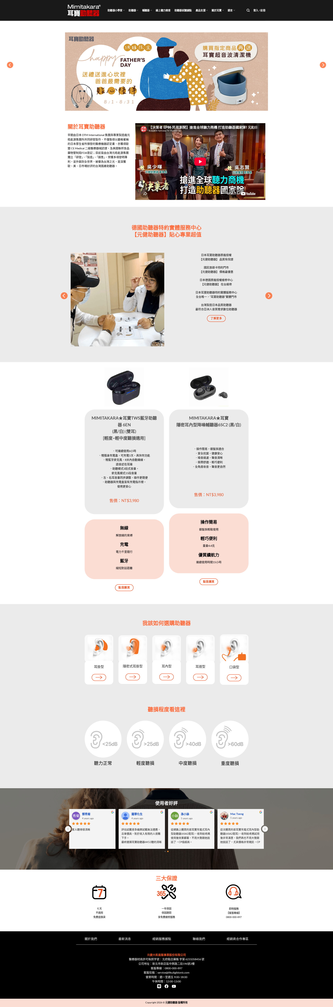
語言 (230, 10)
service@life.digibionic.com (173, 972)
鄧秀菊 (234, 814)
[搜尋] (248, 10)
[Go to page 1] (168, 851)
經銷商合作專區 (238, 939)
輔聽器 (146, 10)
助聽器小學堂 (115, 10)
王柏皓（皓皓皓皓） (143, 814)
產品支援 (201, 10)
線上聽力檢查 (163, 10)
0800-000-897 (173, 968)
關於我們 (91, 939)
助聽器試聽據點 (183, 10)
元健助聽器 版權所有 (176, 1002)
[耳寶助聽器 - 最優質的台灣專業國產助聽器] (85, 10)
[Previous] (10, 64)
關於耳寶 (216, 10)
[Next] (322, 64)
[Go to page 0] (165, 851)
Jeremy (86, 813)
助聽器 (132, 10)
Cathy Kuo (187, 813)
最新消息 (124, 939)
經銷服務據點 (161, 939)
